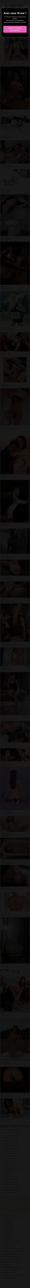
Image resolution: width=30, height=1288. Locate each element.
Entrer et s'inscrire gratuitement (15, 29)
